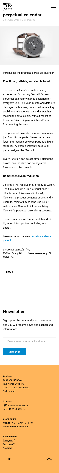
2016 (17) (8, 257)
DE (9, 459)
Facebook (8, 444)
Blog (8, 271)
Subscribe (14, 352)
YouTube (7, 447)
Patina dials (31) (12, 253)
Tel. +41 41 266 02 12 (14, 408)
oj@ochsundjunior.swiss (15, 405)
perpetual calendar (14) (16, 249)
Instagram (8, 440)
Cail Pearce (28, 19)
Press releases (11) (39, 253)
